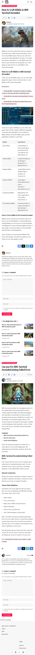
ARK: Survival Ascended (9, 6)
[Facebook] (30, 555)
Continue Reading (5, 620)
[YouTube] (32, 555)
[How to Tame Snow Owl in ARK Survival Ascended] (28, 353)
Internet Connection (9, 438)
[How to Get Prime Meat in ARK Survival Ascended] (28, 344)
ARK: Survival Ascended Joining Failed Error (16, 435)
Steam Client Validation (10, 440)
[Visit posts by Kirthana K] (4, 23)
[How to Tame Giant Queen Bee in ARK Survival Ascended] (28, 326)
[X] (31, 555)
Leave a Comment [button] (9, 573)
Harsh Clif (8, 379)
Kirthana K (8, 22)
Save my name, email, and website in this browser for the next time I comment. (18, 309)
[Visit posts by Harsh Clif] (4, 380)
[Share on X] (9, 17)
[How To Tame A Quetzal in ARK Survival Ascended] (28, 335)
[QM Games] (7, 2)
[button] (3, 2)
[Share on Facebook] (6, 17)
